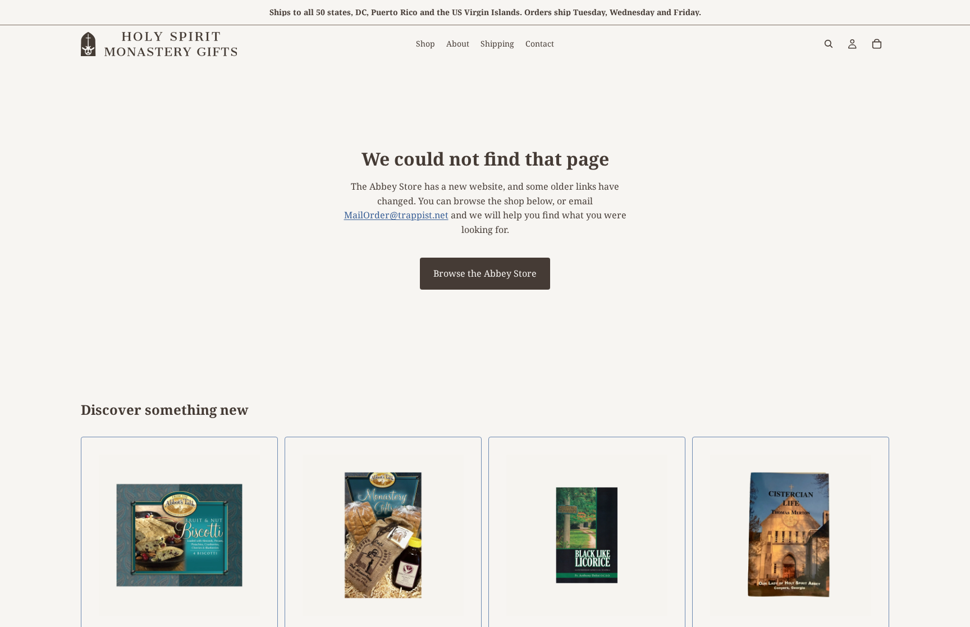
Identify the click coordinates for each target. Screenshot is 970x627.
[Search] (828, 43)
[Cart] (876, 43)
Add (677, 615)
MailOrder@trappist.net (396, 215)
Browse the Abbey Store (485, 273)
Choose (269, 615)
